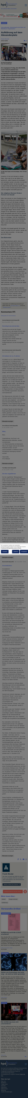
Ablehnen (15, 551)
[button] (26, 6)
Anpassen (4, 551)
